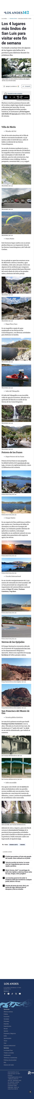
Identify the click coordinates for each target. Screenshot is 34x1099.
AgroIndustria (7, 1038)
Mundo (6, 1028)
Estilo (5, 1036)
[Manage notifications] (30, 1092)
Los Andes (4, 18)
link (19, 839)
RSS (5, 1062)
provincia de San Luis (22, 648)
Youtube (20, 994)
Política (6, 1014)
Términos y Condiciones (10, 1057)
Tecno (5, 1041)
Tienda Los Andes (9, 1053)
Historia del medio (9, 1065)
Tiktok (12, 994)
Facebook (5, 994)
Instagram (8, 994)
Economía (6, 1016)
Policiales (6, 1021)
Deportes (6, 1024)
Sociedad (6, 1019)
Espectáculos (7, 1026)
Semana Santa (13, 844)
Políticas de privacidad (10, 1060)
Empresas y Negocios (10, 1033)
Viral (5, 1043)
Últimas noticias (8, 1011)
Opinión (6, 1031)
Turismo (22, 844)
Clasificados (7, 1055)
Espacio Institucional (9, 1045)
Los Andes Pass (8, 1050)
